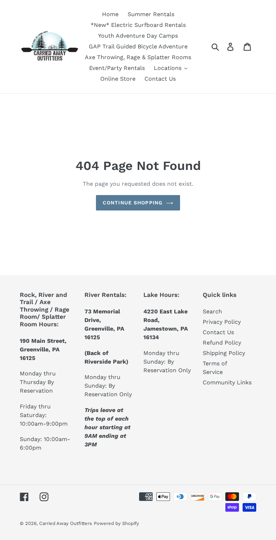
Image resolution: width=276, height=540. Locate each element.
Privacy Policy (222, 321)
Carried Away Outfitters (65, 523)
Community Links (227, 382)
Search (212, 311)
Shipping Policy (224, 353)
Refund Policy (222, 342)
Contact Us (218, 332)
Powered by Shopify (116, 523)
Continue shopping (132, 202)
